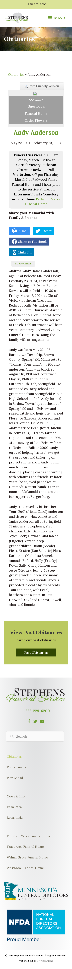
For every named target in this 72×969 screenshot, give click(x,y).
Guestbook (36, 106)
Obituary (36, 99)
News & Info (16, 796)
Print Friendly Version (43, 86)
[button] (36, 652)
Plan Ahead (15, 778)
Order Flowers (36, 120)
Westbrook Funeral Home (25, 868)
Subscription (23, 263)
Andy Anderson (36, 132)
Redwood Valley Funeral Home (29, 836)
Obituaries (16, 74)
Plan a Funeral (17, 767)
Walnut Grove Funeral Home (27, 857)
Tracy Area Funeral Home (25, 847)
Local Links (15, 817)
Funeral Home (36, 113)
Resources (14, 807)
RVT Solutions (45, 960)
